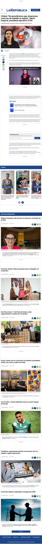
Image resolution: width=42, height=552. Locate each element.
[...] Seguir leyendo (10, 255)
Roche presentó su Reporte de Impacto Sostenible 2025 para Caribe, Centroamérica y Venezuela (7, 197)
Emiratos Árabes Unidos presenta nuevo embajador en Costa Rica (20, 270)
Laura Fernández (36, 304)
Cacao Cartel (20, 395)
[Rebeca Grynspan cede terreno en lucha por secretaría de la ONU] (21, 238)
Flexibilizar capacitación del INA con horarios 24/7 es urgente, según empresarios (19, 452)
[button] (35, 10)
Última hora (6, 13)
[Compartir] (3, 69)
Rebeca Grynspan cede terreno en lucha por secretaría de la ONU (21, 219)
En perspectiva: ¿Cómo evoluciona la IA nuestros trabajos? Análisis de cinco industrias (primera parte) (25, 105)
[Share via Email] (3, 67)
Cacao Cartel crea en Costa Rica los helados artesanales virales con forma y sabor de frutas (20, 361)
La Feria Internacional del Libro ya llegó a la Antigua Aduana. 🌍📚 (22, 197)
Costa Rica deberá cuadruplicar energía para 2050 (18, 492)
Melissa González (5, 317)
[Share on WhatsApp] (3, 64)
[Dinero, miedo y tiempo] (12, 110)
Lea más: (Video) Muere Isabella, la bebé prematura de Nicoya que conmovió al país (23, 60)
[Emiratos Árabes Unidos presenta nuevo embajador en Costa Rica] (21, 289)
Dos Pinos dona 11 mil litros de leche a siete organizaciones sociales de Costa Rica (16, 313)
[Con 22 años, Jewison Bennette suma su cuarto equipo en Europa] (21, 422)
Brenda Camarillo (5, 274)
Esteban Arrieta (5, 223)
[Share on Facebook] (3, 60)
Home (2, 13)
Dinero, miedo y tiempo (19, 110)
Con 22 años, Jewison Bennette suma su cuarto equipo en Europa (20, 403)
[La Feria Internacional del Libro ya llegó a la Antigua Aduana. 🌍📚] (22, 182)
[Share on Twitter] (3, 62)
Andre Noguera (5, 407)
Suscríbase (36, 537)
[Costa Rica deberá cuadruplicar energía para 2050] (21, 510)
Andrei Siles (7, 50)
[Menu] (2, 10)
